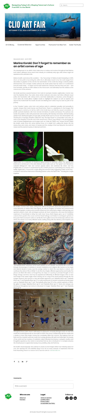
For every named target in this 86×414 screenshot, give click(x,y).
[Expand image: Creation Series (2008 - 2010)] (58, 146)
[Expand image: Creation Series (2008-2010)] (28, 146)
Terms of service (46, 398)
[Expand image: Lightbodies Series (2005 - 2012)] (28, 191)
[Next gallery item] (71, 243)
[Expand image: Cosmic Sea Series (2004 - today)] (43, 243)
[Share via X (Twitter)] (18, 361)
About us (23, 398)
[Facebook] (67, 398)
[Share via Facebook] (14, 361)
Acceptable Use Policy (48, 403)
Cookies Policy (45, 400)
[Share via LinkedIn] (22, 361)
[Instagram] (71, 398)
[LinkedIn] (75, 398)
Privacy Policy (45, 401)
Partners (22, 400)
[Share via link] (26, 361)
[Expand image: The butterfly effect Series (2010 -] (43, 310)
